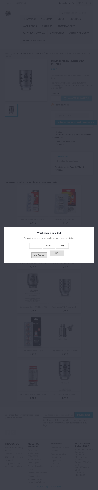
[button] (35, 246)
